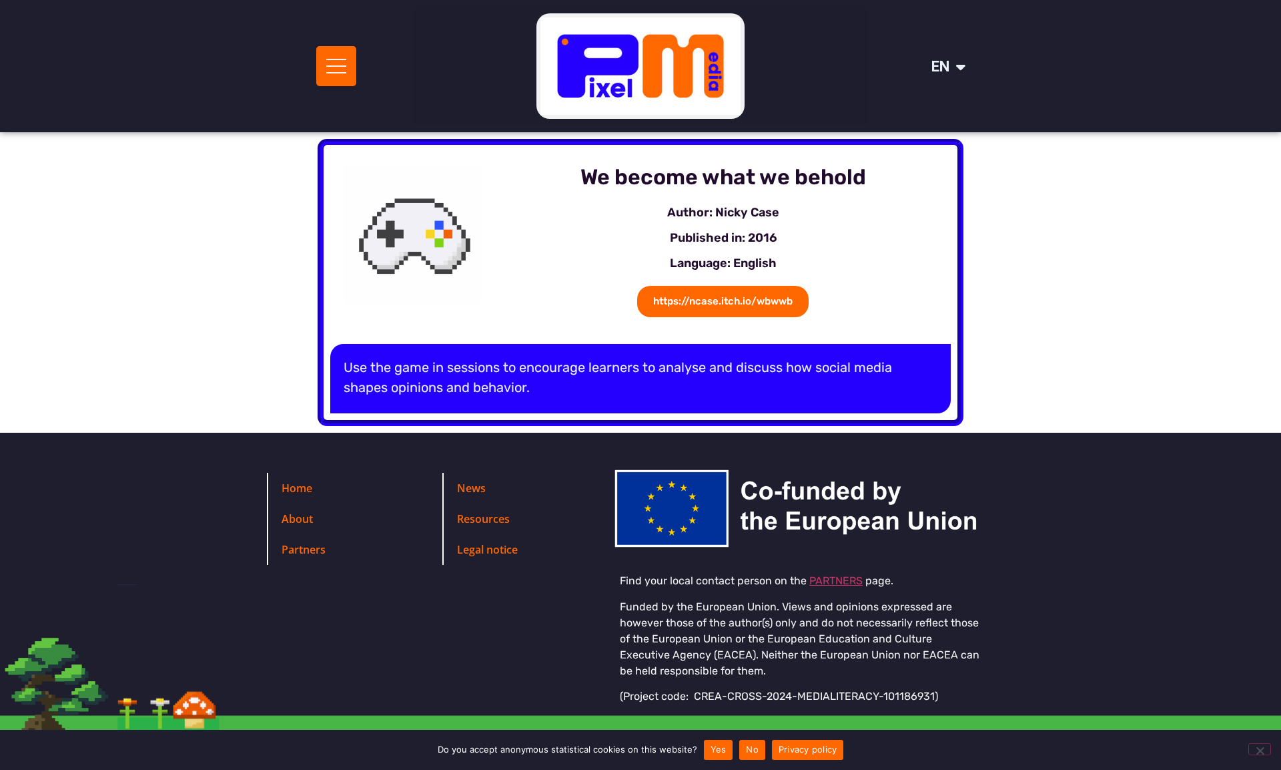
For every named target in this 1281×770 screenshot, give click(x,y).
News (471, 488)
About (297, 519)
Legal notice (487, 549)
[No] (1259, 749)
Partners (304, 549)
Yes (719, 749)
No (752, 749)
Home (297, 488)
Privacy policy (808, 749)
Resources (483, 519)
